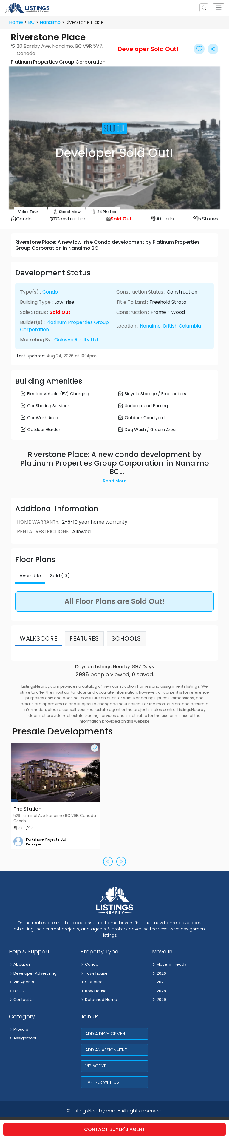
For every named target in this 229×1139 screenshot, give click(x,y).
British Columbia (182, 325)
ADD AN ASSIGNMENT (106, 1050)
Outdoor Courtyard (145, 418)
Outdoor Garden (44, 430)
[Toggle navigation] (218, 7)
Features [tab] (84, 638)
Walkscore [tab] (38, 638)
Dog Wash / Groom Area (150, 430)
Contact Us (24, 999)
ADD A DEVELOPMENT (106, 1034)
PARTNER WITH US (102, 1082)
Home (16, 22)
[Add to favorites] (94, 748)
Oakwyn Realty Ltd (76, 339)
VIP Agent (95, 1066)
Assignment (24, 1038)
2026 (161, 973)
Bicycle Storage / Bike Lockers (155, 394)
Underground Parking (146, 406)
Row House (96, 991)
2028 (161, 991)
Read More (114, 481)
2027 (161, 982)
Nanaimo (50, 22)
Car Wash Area (42, 418)
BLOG (18, 991)
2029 (161, 999)
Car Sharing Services (48, 406)
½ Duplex (93, 982)
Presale (20, 1029)
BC (31, 22)
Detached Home (101, 999)
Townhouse (96, 973)
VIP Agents (23, 982)
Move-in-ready (171, 964)
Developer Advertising (35, 973)
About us (21, 964)
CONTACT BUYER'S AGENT (114, 1129)
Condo (50, 291)
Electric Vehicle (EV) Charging (58, 394)
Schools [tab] (126, 638)
